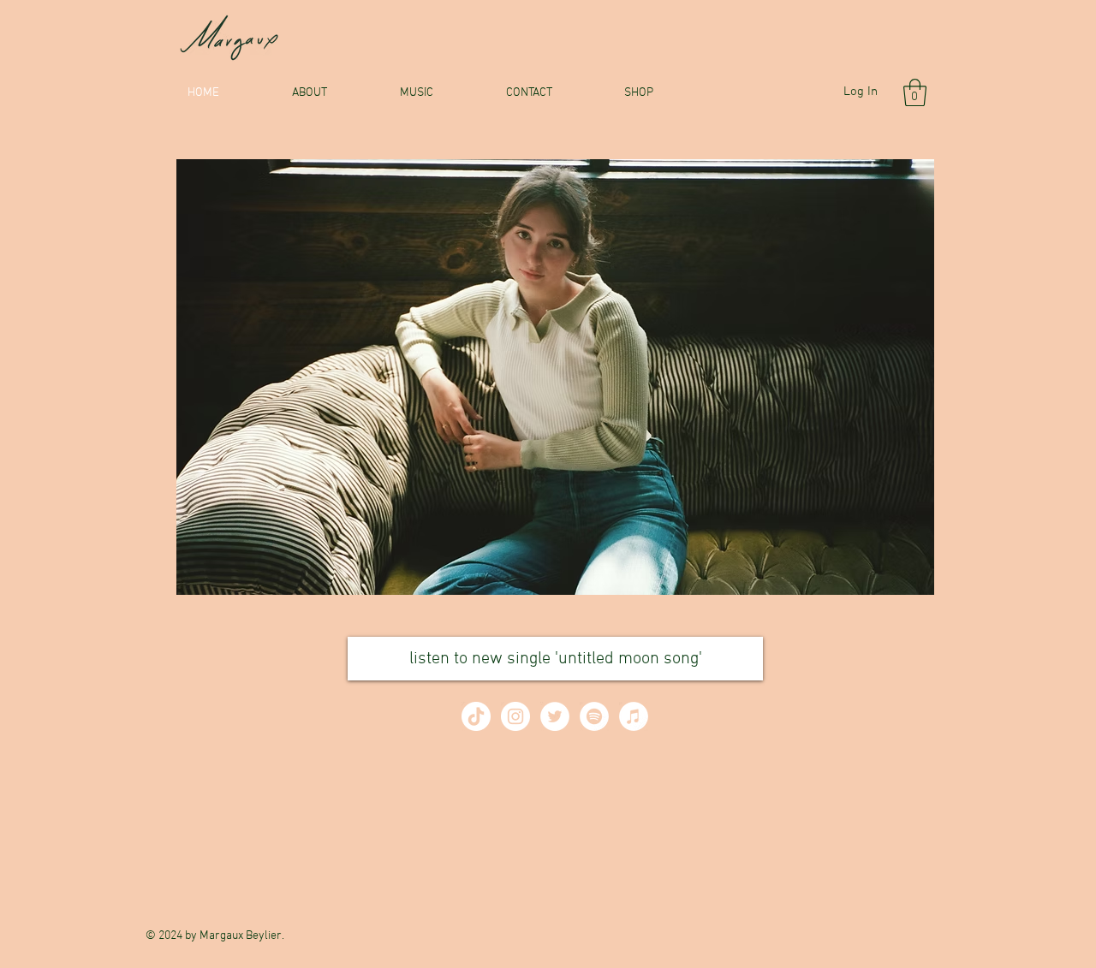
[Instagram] (515, 716)
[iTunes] (633, 716)
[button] (914, 92)
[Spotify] (594, 716)
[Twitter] (554, 716)
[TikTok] (476, 716)
